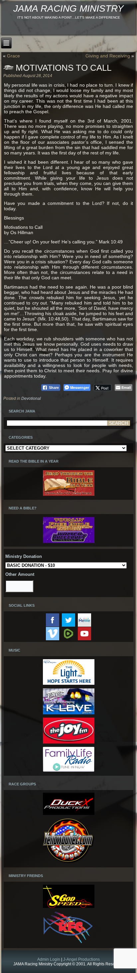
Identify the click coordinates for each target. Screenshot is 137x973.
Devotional (31, 398)
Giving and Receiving (107, 55)
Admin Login (48, 959)
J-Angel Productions (81, 959)
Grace (13, 55)
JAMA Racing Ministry (68, 8)
